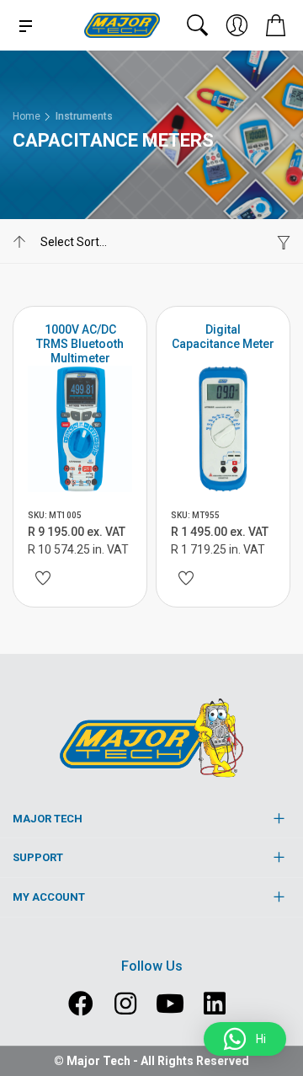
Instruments (84, 116)
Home (26, 116)
